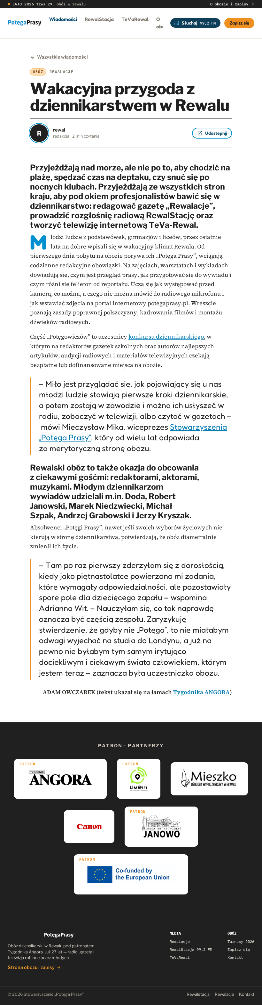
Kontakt (235, 957)
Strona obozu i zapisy (31, 967)
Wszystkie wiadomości (62, 57)
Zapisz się (239, 22)
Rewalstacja (198, 994)
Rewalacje (180, 941)
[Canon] (89, 826)
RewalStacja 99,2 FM (191, 949)
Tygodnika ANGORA (201, 692)
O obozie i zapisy (229, 4)
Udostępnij (216, 133)
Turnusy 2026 (240, 941)
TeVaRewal (135, 19)
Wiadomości (63, 19)
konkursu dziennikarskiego (166, 337)
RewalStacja (99, 19)
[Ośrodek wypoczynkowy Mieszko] (209, 778)
